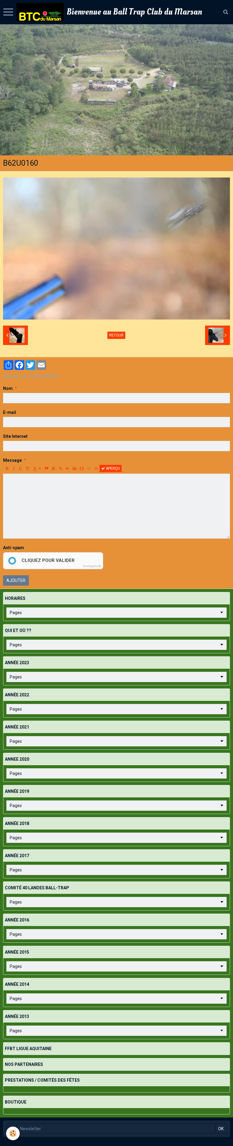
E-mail (9, 412)
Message (12, 460)
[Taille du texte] (27, 468)
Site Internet (15, 436)
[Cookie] (13, 1133)
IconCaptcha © (92, 566)
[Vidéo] (82, 468)
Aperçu (112, 468)
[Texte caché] (67, 468)
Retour (116, 335)
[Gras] (6, 468)
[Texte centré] (53, 468)
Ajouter (15, 580)
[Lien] (60, 468)
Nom (8, 388)
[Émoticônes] (96, 468)
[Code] (89, 468)
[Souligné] (20, 468)
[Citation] (46, 468)
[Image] (74, 468)
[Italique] (13, 468)
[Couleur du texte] (37, 468)
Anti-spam (13, 547)
